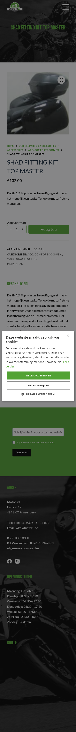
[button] (38, 394)
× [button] (67, 335)
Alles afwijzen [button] (38, 385)
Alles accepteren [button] (38, 375)
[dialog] (38, 366)
